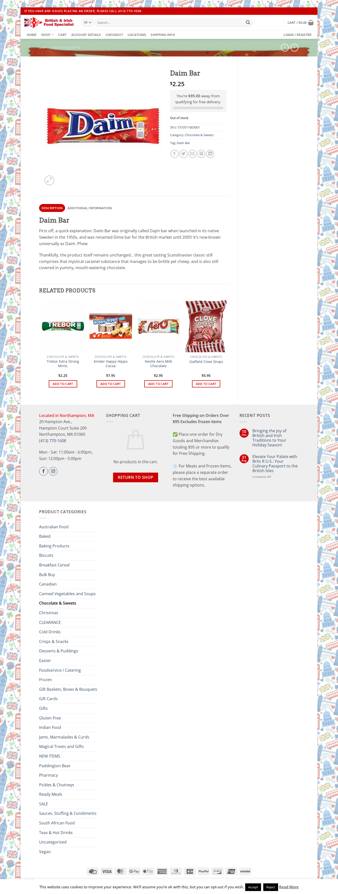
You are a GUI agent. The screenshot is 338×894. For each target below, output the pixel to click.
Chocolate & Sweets (65, 48)
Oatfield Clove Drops (206, 361)
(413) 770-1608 (52, 440)
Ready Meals (50, 794)
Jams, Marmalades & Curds (64, 737)
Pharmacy (48, 775)
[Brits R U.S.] (49, 22)
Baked (44, 536)
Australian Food (54, 527)
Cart (62, 34)
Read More (289, 886)
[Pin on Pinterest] (201, 154)
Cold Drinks (50, 632)
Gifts (43, 708)
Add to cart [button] (63, 384)
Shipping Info (163, 34)
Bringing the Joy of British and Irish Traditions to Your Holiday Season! (269, 438)
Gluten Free (50, 718)
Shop (45, 34)
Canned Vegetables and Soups (67, 593)
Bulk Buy (47, 574)
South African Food (57, 823)
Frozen (45, 679)
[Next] (227, 348)
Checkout (114, 34)
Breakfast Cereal (54, 565)
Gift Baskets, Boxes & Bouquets (68, 689)
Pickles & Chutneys (56, 785)
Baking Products (54, 546)
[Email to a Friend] (192, 154)
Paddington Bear (55, 765)
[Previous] (42, 348)
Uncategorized (53, 842)
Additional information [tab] (90, 208)
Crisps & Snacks (54, 641)
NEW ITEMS (49, 756)
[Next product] (285, 47)
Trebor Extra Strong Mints (63, 363)
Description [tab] (52, 208)
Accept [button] (253, 887)
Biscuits (46, 555)
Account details (86, 34)
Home (32, 34)
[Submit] (248, 22)
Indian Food (50, 727)
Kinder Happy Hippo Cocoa (110, 363)
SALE (43, 804)
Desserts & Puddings (58, 651)
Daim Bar (183, 143)
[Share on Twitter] (183, 154)
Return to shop (135, 477)
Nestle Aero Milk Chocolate (158, 363)
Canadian (48, 584)
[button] (301, 22)
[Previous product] (294, 47)
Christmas (48, 612)
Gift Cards (48, 698)
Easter (45, 660)
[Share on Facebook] (174, 154)
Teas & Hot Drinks (56, 832)
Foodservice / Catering (60, 670)
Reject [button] (270, 887)
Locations (137, 34)
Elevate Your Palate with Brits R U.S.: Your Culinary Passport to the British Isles (275, 463)
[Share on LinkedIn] (210, 154)
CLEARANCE (50, 622)
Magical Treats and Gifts (61, 746)
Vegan (45, 851)
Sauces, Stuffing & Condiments (68, 813)
